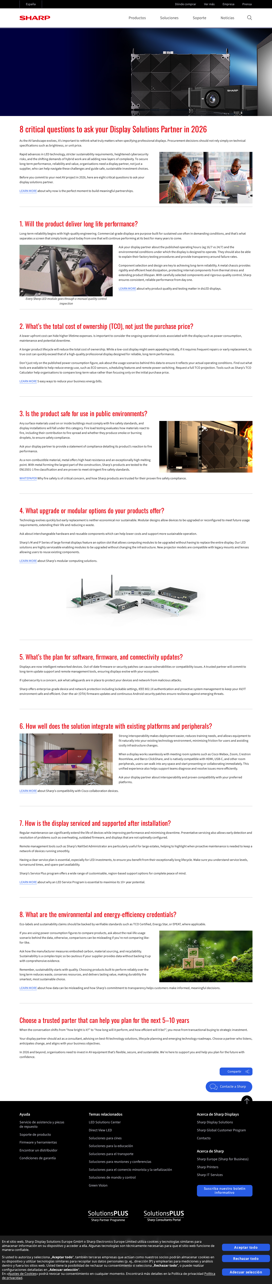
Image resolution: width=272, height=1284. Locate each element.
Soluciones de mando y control (112, 1177)
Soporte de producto (35, 1134)
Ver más (209, 4)
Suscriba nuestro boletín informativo (225, 1190)
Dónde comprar (185, 4)
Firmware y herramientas (38, 1142)
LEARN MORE (28, 191)
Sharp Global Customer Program (221, 1130)
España (31, 4)
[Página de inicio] (35, 18)
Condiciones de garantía (38, 1158)
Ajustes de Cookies (22, 1273)
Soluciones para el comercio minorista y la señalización (130, 1169)
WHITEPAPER (28, 478)
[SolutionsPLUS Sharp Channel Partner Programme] (108, 1216)
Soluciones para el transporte (111, 1153)
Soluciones (169, 18)
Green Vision (98, 1185)
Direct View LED (100, 1130)
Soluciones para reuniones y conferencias (120, 1161)
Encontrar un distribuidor (38, 1150)
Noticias (227, 18)
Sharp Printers (207, 1167)
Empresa (228, 4)
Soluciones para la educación (111, 1145)
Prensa (247, 4)
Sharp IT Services (210, 1174)
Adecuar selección (246, 1272)
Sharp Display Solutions (215, 1122)
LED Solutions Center (105, 1122)
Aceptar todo (246, 1247)
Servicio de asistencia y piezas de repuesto (42, 1124)
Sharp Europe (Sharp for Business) (223, 1159)
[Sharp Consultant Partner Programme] (164, 1216)
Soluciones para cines (105, 1138)
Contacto (204, 1138)
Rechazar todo (246, 1258)
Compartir (234, 1071)
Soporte (199, 18)
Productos (137, 18)
